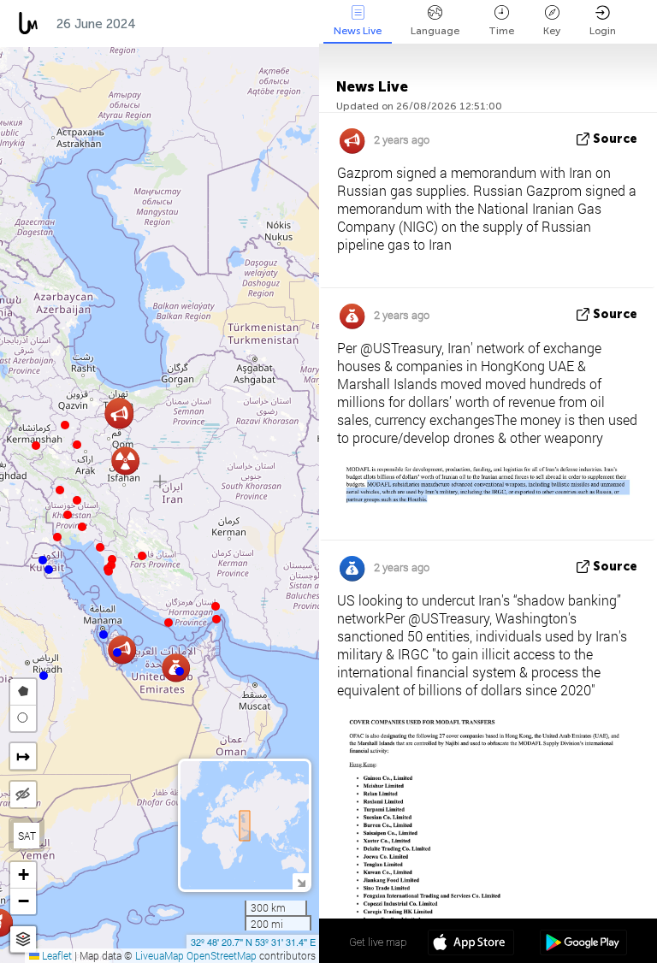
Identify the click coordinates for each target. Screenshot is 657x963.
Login (602, 31)
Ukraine (178, 24)
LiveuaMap (159, 955)
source (615, 139)
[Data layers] (23, 939)
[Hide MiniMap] (301, 881)
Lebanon (257, 24)
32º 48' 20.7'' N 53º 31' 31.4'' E (253, 941)
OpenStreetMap (221, 955)
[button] (216, 619)
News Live (358, 31)
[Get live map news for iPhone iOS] (471, 944)
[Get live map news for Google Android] (583, 944)
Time (501, 31)
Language (435, 31)
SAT (27, 835)
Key (551, 31)
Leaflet (55, 955)
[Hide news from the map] (23, 794)
